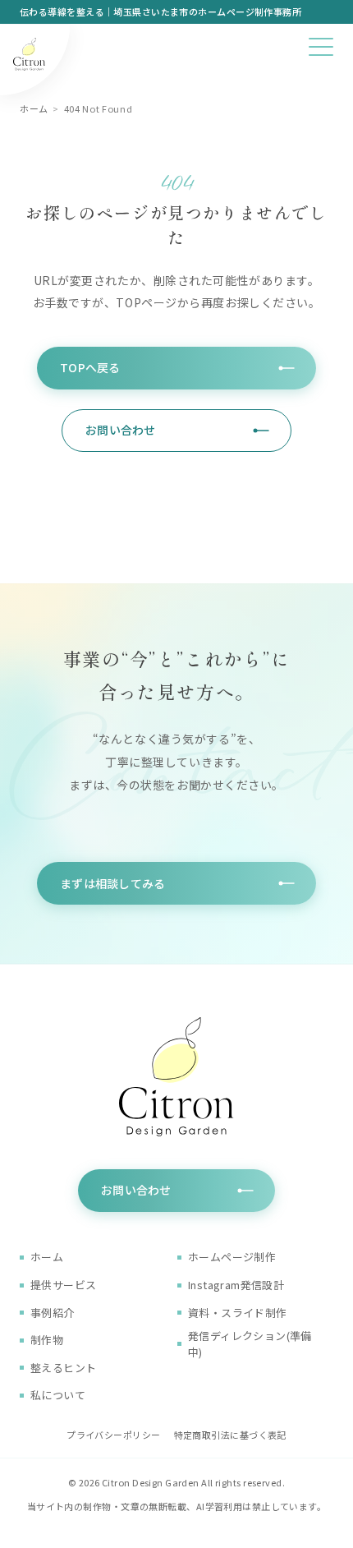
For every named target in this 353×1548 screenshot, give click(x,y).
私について (57, 1395)
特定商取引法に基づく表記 (230, 1434)
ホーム (34, 108)
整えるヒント (63, 1367)
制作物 (46, 1340)
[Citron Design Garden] (35, 60)
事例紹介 (52, 1312)
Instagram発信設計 (236, 1284)
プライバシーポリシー (113, 1434)
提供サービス (63, 1284)
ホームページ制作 (232, 1257)
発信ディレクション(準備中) (250, 1344)
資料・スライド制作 (237, 1312)
